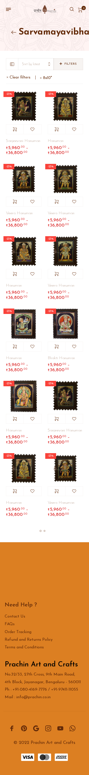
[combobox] (36, 64)
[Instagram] (48, 728)
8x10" (47, 78)
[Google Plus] (36, 728)
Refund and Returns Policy (29, 640)
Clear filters (20, 77)
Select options (15, 129)
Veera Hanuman (19, 213)
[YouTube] (60, 728)
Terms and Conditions (24, 647)
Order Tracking (18, 632)
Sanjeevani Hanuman (23, 141)
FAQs (10, 624)
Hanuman (56, 141)
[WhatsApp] (72, 728)
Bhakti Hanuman (61, 358)
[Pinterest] (24, 728)
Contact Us (15, 617)
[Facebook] (12, 728)
